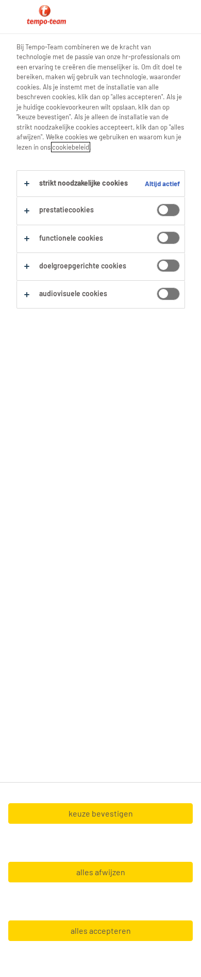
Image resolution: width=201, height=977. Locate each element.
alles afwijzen (100, 872)
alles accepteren (101, 930)
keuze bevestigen (101, 813)
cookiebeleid (70, 147)
